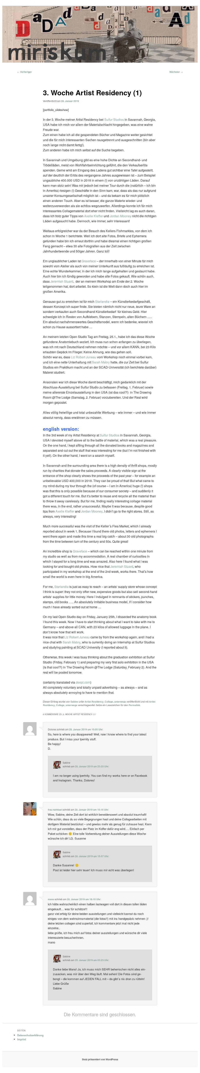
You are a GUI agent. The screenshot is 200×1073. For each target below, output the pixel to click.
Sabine (74, 701)
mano (51, 899)
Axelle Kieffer (93, 216)
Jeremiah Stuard (61, 281)
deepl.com (83, 682)
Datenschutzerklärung (30, 1035)
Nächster (176, 72)
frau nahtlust (55, 809)
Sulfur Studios (114, 119)
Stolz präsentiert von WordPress (100, 1059)
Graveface (89, 261)
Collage (109, 701)
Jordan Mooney (120, 216)
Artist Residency (94, 701)
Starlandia (102, 301)
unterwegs (120, 701)
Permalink (134, 705)
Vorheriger (24, 72)
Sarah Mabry (101, 362)
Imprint (21, 1039)
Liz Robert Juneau (83, 357)
